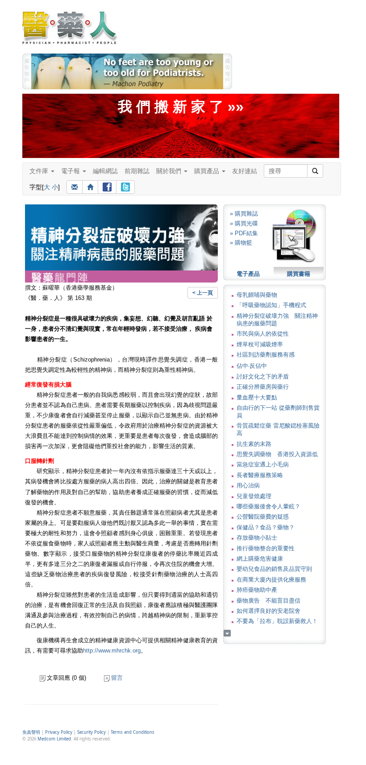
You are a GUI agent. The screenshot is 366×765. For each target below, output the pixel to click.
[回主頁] (90, 187)
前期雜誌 (137, 171)
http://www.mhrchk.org (112, 650)
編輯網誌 (105, 171)
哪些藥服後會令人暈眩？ (268, 506)
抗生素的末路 (254, 444)
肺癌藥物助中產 (257, 589)
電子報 (71, 171)
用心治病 (248, 485)
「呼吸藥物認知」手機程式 (271, 305)
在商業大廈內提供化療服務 (271, 579)
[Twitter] (125, 187)
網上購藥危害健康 (260, 558)
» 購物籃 (241, 242)
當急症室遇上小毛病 (263, 464)
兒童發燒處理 (254, 496)
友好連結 (244, 171)
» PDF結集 (244, 233)
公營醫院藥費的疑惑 (263, 516)
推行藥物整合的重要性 (266, 548)
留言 (117, 677)
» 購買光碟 (244, 223)
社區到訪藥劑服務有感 (266, 354)
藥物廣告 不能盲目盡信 (268, 600)
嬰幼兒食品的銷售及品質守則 (274, 568)
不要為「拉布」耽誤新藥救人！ (277, 621)
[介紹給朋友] (75, 187)
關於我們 (169, 171)
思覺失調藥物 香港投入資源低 (277, 454)
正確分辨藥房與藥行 (263, 386)
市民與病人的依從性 (263, 333)
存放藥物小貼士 (257, 537)
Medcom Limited (54, 739)
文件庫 (39, 171)
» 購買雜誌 (244, 213)
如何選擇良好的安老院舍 (268, 610)
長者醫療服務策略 (260, 475)
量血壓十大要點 (257, 397)
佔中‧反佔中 (252, 365)
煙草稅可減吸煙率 (260, 344)
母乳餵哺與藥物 (257, 294)
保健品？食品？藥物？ (266, 527)
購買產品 (207, 171)
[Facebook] (107, 187)
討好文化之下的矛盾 (263, 376)
